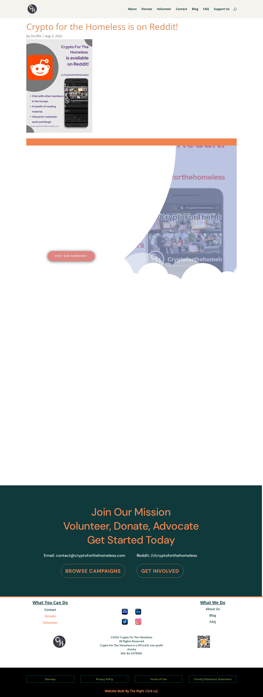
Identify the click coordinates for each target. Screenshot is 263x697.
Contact (181, 9)
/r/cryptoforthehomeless (174, 555)
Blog (195, 9)
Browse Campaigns (93, 571)
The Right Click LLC (144, 691)
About (132, 9)
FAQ (206, 9)
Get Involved (160, 571)
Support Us (222, 9)
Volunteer (164, 9)
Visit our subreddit (71, 256)
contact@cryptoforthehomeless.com (90, 555)
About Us (213, 609)
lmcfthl (36, 36)
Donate (147, 9)
